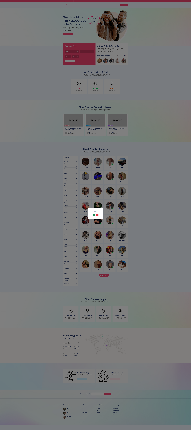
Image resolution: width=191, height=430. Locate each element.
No (97, 215)
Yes (93, 215)
